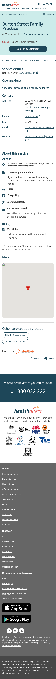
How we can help (10, 474)
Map (46, 60)
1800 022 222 (29, 391)
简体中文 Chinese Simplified (14, 588)
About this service (30, 60)
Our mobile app (9, 479)
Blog (4, 536)
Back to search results (16, 14)
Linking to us (8, 484)
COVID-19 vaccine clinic (15, 335)
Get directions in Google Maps (37, 109)
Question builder (10, 566)
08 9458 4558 (31, 116)
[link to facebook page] (9, 630)
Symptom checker (10, 561)
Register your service (11, 494)
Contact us (7, 514)
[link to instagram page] (15, 630)
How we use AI (8, 509)
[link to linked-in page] (21, 630)
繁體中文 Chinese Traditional (15, 593)
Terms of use (8, 499)
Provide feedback (10, 519)
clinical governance (19, 642)
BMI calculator (8, 541)
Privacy (5, 504)
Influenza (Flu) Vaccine (15, 341)
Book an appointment (28, 48)
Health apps (7, 546)
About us (6, 524)
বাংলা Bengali (7, 583)
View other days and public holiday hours (23, 87)
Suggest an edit (27, 72)
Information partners (11, 489)
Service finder (8, 556)
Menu (49, 3)
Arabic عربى (7, 578)
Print (51, 358)
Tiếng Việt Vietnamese (12, 598)
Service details (9, 60)
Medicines (7, 551)
